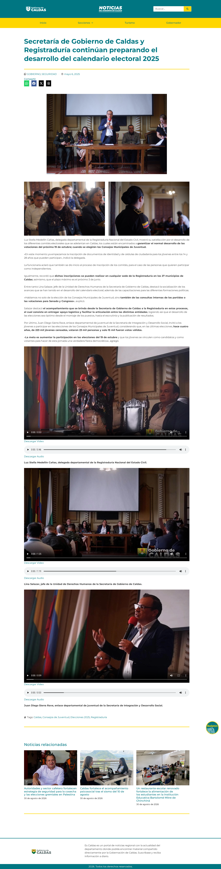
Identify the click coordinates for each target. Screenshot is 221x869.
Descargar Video (34, 441)
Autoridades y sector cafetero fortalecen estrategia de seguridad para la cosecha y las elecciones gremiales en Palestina (50, 791)
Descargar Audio (34, 456)
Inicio (43, 22)
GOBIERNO (34, 74)
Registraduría (99, 717)
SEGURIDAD (49, 74)
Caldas (37, 717)
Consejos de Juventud (56, 717)
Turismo (130, 22)
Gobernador (173, 22)
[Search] (187, 8)
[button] (26, 83)
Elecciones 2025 (80, 717)
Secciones (84, 22)
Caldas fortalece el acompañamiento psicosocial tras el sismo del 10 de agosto (104, 791)
